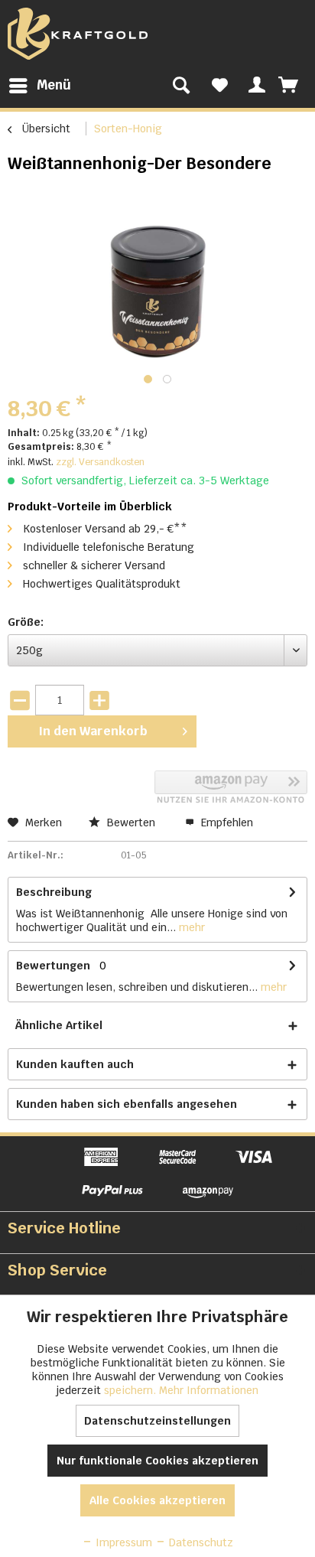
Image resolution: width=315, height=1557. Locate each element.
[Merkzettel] (219, 85)
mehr (190, 927)
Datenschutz (199, 1542)
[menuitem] (39, 85)
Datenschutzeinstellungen (157, 1421)
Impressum (122, 1542)
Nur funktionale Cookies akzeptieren (157, 1460)
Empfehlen (225, 822)
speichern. (131, 1390)
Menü (54, 85)
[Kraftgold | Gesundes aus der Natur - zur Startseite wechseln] (78, 34)
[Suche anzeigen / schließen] (181, 85)
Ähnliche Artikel (58, 1025)
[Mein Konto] (254, 85)
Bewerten (131, 822)
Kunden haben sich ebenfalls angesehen (126, 1104)
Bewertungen (53, 965)
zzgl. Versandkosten (100, 462)
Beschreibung (54, 892)
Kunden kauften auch (75, 1064)
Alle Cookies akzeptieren (157, 1500)
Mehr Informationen (208, 1390)
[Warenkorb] (290, 85)
